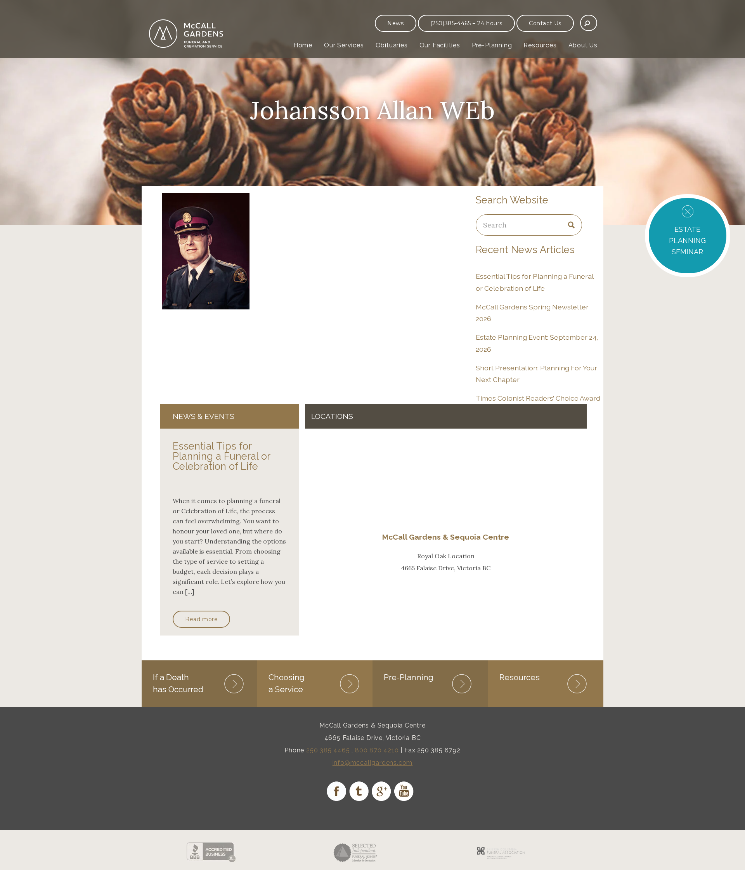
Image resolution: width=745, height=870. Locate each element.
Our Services (344, 45)
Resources (539, 45)
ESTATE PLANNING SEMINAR (687, 240)
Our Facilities (439, 45)
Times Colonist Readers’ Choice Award (538, 398)
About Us (583, 45)
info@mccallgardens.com (373, 762)
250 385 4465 (328, 750)
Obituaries (392, 45)
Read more (201, 619)
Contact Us (545, 23)
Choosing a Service (287, 683)
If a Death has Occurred (178, 683)
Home (302, 45)
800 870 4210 (377, 750)
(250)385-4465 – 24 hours (466, 23)
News (395, 23)
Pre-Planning (492, 45)
